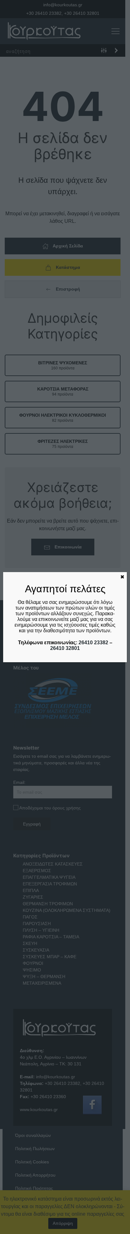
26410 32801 (65, 648)
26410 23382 (93, 642)
